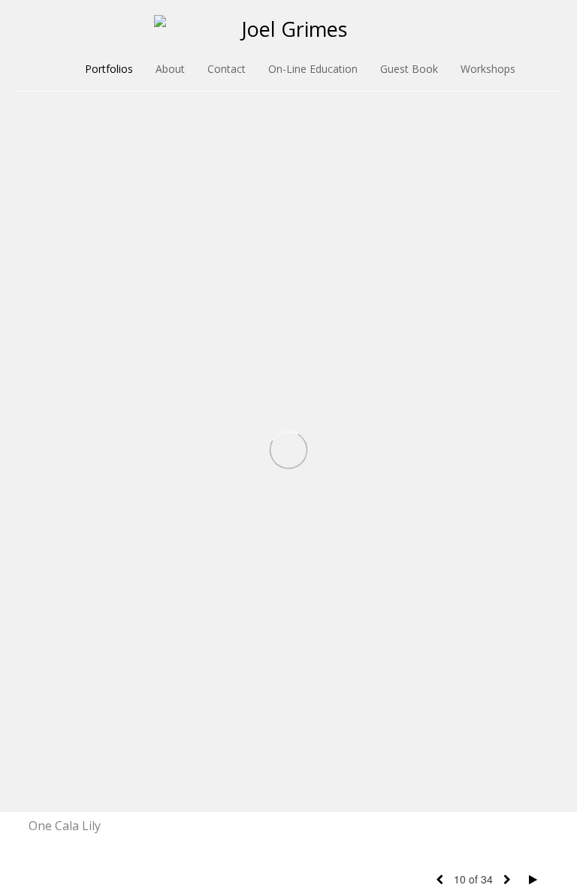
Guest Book (409, 69)
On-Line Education (313, 69)
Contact (226, 69)
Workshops (488, 69)
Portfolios (109, 69)
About (170, 69)
